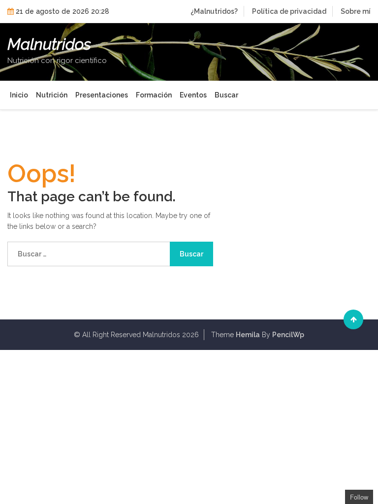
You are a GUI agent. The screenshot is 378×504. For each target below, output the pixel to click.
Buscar (226, 95)
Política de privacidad (289, 11)
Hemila (248, 335)
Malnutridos (49, 44)
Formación (154, 95)
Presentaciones (101, 95)
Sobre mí (356, 11)
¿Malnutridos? (214, 11)
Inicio (19, 95)
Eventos (193, 95)
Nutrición (51, 95)
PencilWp (288, 335)
